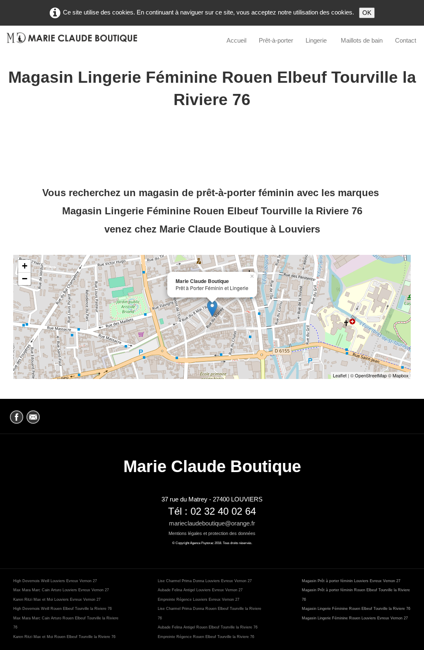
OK (366, 12)
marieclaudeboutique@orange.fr (212, 523)
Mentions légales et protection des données (212, 533)
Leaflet (340, 375)
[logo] (72, 40)
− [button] (24, 278)
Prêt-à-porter (276, 40)
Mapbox (401, 375)
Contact (405, 40)
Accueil (236, 40)
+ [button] (24, 266)
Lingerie (317, 40)
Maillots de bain (362, 40)
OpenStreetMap (371, 375)
